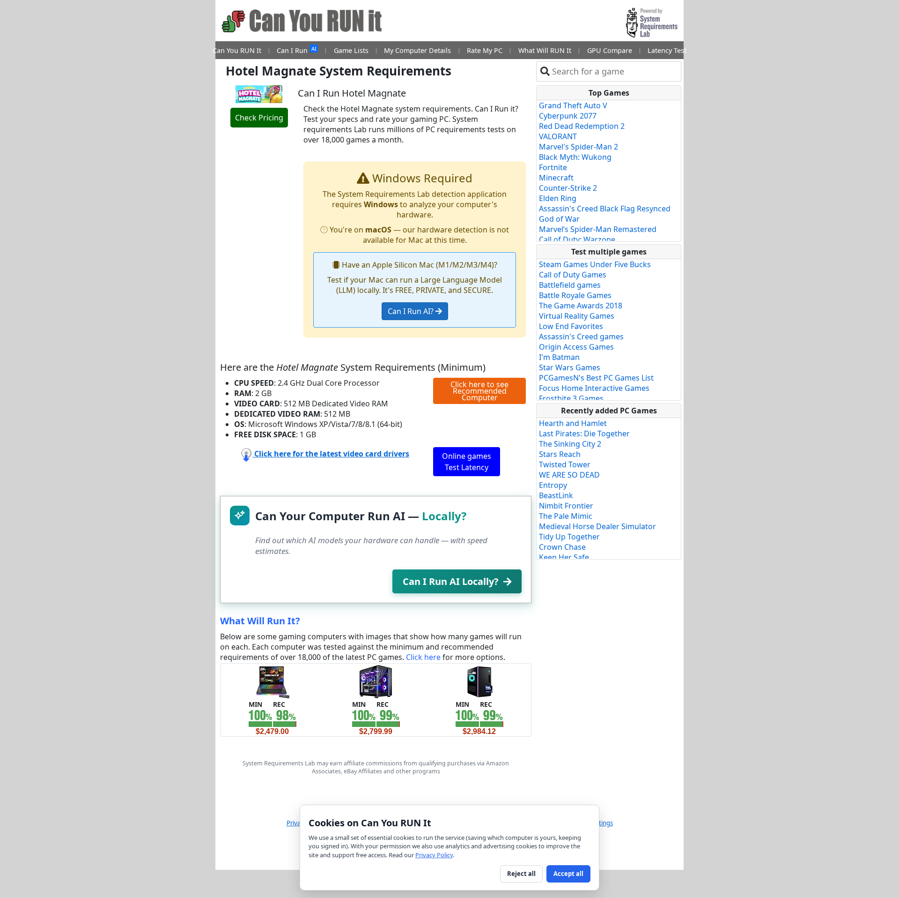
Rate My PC (484, 50)
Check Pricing (259, 117)
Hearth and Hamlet (573, 423)
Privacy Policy (434, 855)
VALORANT (558, 136)
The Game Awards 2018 (580, 305)
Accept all (568, 873)
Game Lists (351, 50)
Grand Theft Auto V (573, 105)
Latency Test (667, 50)
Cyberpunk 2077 (568, 116)
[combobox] (614, 71)
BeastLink (556, 495)
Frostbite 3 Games (571, 398)
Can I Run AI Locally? (451, 581)
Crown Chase (562, 547)
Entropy (553, 485)
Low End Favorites (571, 326)
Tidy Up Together (569, 536)
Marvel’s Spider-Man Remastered (597, 229)
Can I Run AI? (411, 311)
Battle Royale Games (575, 295)
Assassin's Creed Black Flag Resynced (605, 208)
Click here (423, 657)
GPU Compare (609, 50)
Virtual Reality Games (576, 316)
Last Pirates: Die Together (584, 433)
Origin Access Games (576, 347)
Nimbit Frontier (566, 506)
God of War (559, 219)
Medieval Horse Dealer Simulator (597, 526)
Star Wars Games (569, 367)
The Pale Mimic (565, 516)
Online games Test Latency (466, 461)
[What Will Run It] (272, 681)
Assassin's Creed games (581, 336)
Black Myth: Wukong (575, 157)
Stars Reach (560, 454)
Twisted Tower (564, 464)
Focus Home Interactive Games (594, 388)
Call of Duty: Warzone (577, 239)
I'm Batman (559, 357)
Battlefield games (570, 285)
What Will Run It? (260, 620)
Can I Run (296, 50)
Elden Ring (557, 198)
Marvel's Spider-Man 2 (578, 147)
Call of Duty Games (572, 274)
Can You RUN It (237, 50)
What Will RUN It (544, 50)
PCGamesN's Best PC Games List (596, 378)
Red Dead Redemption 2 (582, 126)
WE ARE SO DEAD (569, 475)
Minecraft (556, 177)
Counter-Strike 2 (568, 188)
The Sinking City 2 (570, 444)
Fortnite (553, 167)
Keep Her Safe (564, 557)
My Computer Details (417, 50)
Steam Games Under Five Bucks (595, 264)
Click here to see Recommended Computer (479, 391)
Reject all (521, 873)
